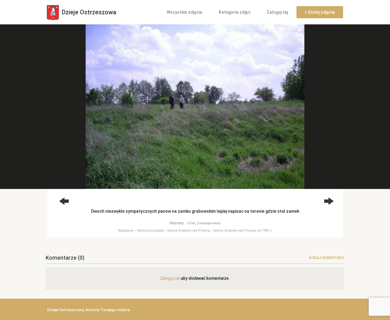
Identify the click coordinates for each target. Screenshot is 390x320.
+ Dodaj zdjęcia (319, 12)
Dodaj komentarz (326, 258)
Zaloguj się (277, 12)
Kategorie (126, 231)
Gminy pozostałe (150, 231)
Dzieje (88, 12)
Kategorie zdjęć (234, 12)
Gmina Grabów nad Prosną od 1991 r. (242, 231)
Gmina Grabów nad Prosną (188, 231)
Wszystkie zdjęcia (184, 12)
